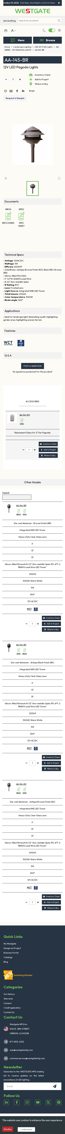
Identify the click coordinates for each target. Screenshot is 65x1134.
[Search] (59, 20)
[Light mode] (59, 30)
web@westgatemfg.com (21, 1050)
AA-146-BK (21, 644)
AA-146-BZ (21, 784)
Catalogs (8, 957)
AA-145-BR (39, 50)
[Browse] (42, 40)
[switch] (52, 30)
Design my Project (12, 948)
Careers (8, 1003)
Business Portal (11, 952)
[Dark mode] (44, 30)
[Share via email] (12, 91)
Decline (8, 1129)
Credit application (12, 1007)
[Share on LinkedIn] (24, 91)
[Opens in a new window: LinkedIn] (6, 1102)
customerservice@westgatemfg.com (26, 1058)
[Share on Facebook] (18, 91)
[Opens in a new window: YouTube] (37, 1102)
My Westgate (10, 943)
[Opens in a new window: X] (48, 1102)
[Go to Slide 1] (32, 188)
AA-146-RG (25, 415)
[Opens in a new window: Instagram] (27, 1102)
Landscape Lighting (23, 47)
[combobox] (37, 20)
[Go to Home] (32, 11)
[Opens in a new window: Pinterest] (58, 1102)
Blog (6, 961)
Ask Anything (9, 20)
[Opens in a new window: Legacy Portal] (5, 30)
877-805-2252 (17, 1041)
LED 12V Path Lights (45, 47)
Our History (9, 994)
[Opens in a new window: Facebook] (16, 1102)
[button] (32, 144)
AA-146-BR (21, 505)
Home (8, 47)
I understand (26, 1129)
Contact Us (9, 1012)
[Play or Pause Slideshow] (6, 178)
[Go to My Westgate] (12, 30)
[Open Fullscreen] (59, 178)
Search (6, 492)
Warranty (8, 998)
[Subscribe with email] (54, 1086)
